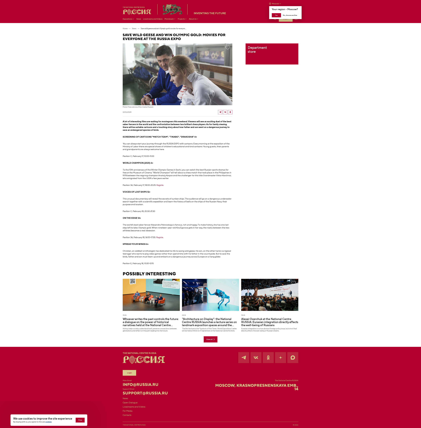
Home (125, 28)
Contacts (127, 415)
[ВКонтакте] (225, 112)
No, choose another (290, 15)
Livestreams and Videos (152, 19)
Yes (276, 15)
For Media (127, 411)
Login (129, 373)
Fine (80, 420)
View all (209, 339)
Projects (181, 19)
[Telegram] (220, 112)
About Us (192, 19)
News (138, 19)
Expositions (127, 19)
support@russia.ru (145, 393)
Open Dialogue (130, 402)
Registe (159, 185)
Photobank (169, 19)
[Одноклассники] (230, 112)
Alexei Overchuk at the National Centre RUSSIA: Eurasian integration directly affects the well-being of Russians (269, 322)
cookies (48, 422)
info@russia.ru (140, 384)
